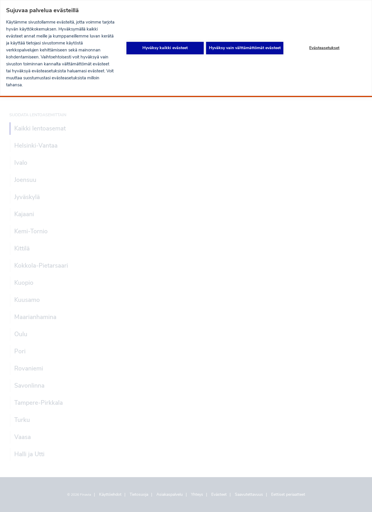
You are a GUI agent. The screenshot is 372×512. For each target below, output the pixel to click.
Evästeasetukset (324, 48)
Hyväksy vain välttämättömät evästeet (245, 48)
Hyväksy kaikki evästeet (165, 48)
